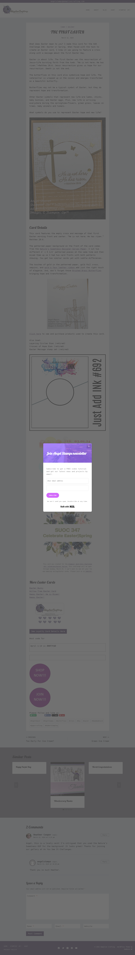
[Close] (89, 446)
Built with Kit (68, 507)
